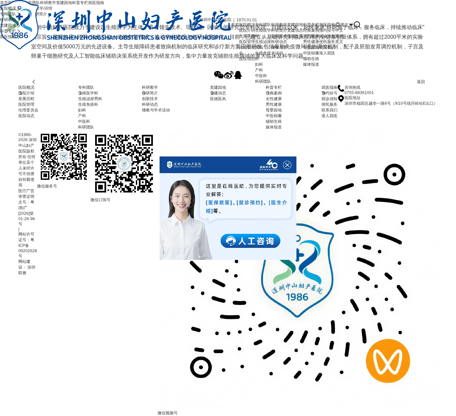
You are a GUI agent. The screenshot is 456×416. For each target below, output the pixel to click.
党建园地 (218, 87)
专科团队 (86, 87)
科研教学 (150, 87)
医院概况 (26, 87)
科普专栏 (274, 87)
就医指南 (329, 87)
